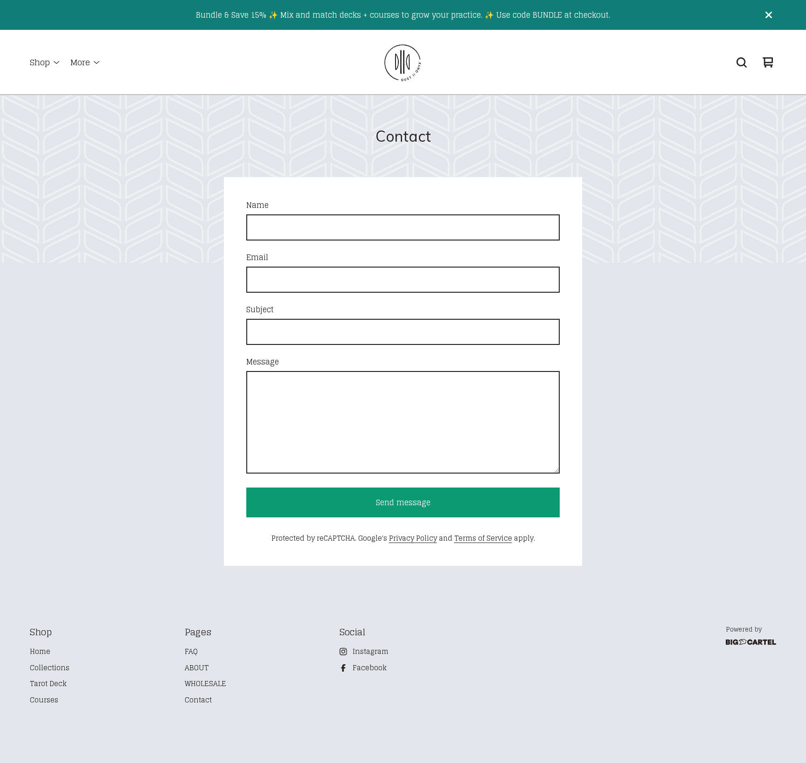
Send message (403, 502)
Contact (198, 700)
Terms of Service (483, 538)
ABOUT (196, 668)
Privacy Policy (413, 538)
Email (257, 257)
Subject (260, 309)
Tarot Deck (48, 684)
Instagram (371, 651)
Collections (49, 668)
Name (257, 205)
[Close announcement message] (768, 14)
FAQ (191, 651)
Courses (44, 700)
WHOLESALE (205, 684)
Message (262, 361)
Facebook (370, 668)
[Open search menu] (741, 62)
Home (40, 651)
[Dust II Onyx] (403, 62)
